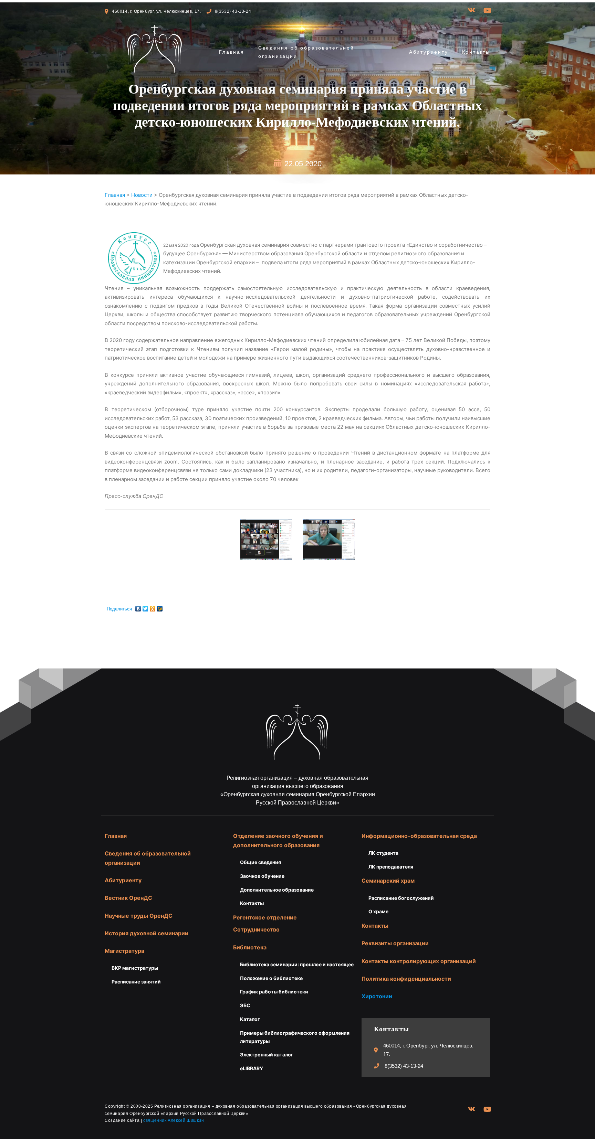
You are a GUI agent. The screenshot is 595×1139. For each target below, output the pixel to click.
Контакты (476, 52)
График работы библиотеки (274, 991)
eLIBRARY (251, 1068)
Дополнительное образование (277, 890)
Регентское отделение (265, 917)
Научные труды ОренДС (139, 915)
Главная (231, 52)
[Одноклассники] (152, 607)
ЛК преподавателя (390, 867)
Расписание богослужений (401, 898)
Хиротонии (377, 996)
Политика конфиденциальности (406, 978)
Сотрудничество (256, 929)
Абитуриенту (428, 52)
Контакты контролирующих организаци (417, 961)
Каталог (250, 1019)
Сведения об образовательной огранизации (306, 52)
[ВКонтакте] (138, 607)
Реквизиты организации (395, 943)
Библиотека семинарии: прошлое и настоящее (297, 964)
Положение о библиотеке (271, 978)
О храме (378, 911)
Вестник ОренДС (128, 897)
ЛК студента (383, 853)
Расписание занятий (136, 981)
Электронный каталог (266, 1054)
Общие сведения (260, 862)
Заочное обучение (262, 876)
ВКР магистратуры (135, 968)
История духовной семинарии (146, 933)
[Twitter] (145, 607)
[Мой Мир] (160, 607)
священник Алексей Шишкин (173, 1120)
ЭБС (245, 1005)
